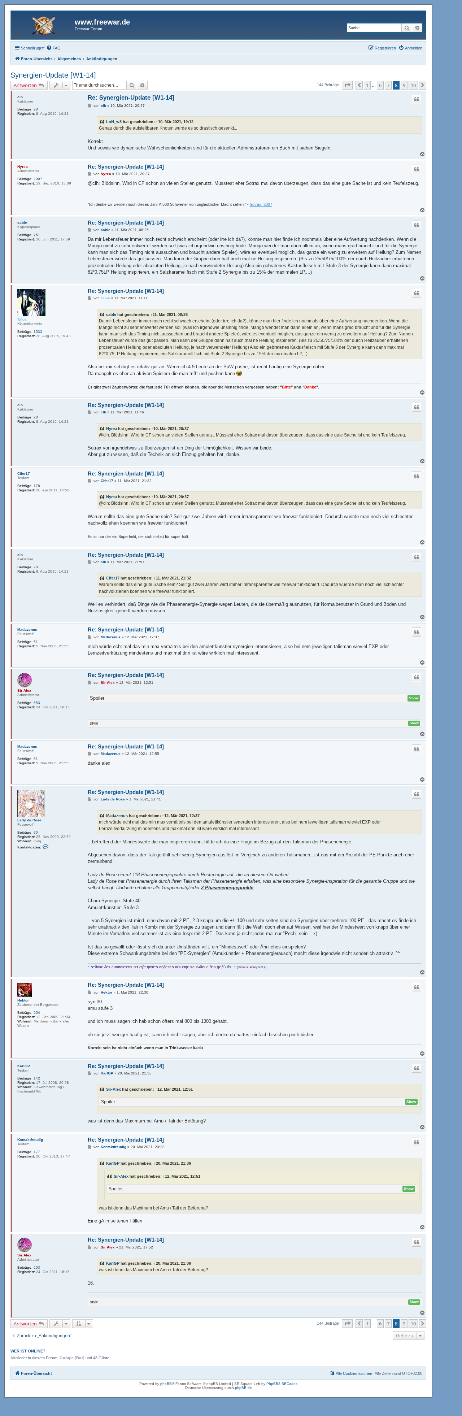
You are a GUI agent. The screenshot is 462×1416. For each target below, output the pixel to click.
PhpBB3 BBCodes (281, 1384)
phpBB (166, 1384)
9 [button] (404, 85)
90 (36, 832)
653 (37, 703)
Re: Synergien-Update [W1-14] (131, 97)
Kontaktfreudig (30, 1140)
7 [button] (388, 85)
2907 (38, 179)
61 (36, 642)
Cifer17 (23, 473)
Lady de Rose (29, 820)
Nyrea (22, 167)
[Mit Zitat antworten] (416, 99)
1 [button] (367, 85)
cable (22, 223)
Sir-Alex (113, 1089)
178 (37, 486)
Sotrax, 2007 (261, 204)
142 (37, 1078)
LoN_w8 (114, 122)
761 (37, 235)
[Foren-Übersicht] (44, 24)
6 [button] (380, 85)
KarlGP (23, 1066)
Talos (22, 319)
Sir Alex (24, 690)
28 (36, 109)
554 (37, 1013)
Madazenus (27, 629)
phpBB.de (243, 1388)
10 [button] (413, 85)
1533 (38, 332)
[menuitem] (53, 48)
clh (20, 97)
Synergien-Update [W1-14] (53, 75)
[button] (347, 85)
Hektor (23, 1000)
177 (37, 1152)
